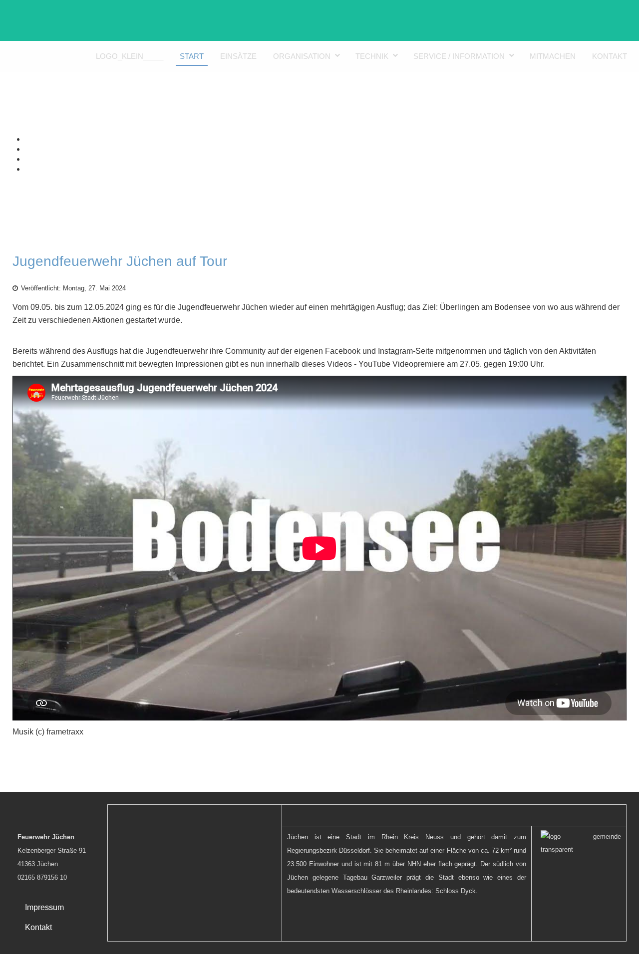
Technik (371, 56)
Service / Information (459, 56)
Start (192, 56)
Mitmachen (553, 56)
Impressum (44, 907)
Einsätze (238, 56)
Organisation (301, 56)
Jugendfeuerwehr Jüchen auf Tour (119, 261)
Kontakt (609, 56)
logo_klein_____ (129, 56)
